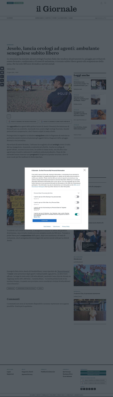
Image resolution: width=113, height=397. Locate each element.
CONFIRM (45, 220)
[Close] (85, 170)
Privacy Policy (65, 226)
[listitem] (56, 193)
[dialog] (56, 198)
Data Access (56, 226)
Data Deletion (47, 226)
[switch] (77, 197)
